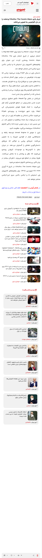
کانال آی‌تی (34, 188)
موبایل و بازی (36, 17)
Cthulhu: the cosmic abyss (24, 197)
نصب (7, 3)
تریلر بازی (36, 197)
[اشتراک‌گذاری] (33, 555)
